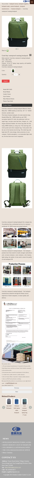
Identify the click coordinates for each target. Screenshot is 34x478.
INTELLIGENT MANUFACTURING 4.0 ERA (17, 442)
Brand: (5, 91)
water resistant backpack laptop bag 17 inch (24, 410)
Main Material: (7, 98)
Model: (5, 89)
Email (3, 472)
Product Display (7, 105)
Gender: (5, 94)
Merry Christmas (7, 452)
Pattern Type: (6, 101)
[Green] (13, 70)
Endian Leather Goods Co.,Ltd (22, 474)
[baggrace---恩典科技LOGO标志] (27, 1)
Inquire (6, 81)
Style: (4, 96)
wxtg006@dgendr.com (11, 383)
